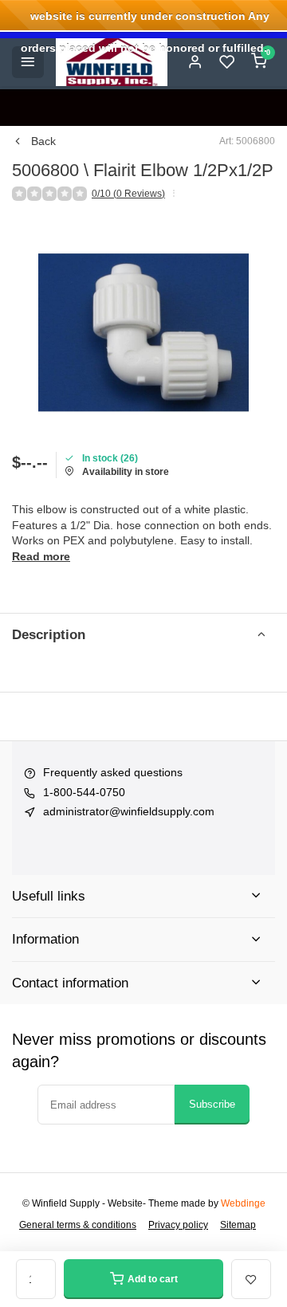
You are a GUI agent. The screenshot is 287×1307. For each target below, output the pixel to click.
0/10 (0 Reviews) (128, 193)
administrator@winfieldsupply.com (128, 811)
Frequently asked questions (113, 772)
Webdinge (243, 1203)
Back (43, 141)
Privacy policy (178, 1224)
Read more (41, 556)
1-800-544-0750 (84, 792)
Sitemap (238, 1224)
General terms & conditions (77, 1224)
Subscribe (212, 1104)
